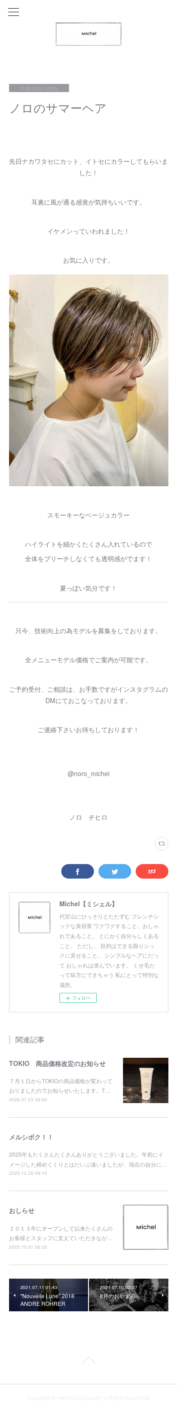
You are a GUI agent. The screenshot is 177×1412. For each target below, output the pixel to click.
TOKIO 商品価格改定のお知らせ (57, 1063)
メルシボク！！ (31, 1136)
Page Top (88, 1362)
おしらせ (21, 1210)
